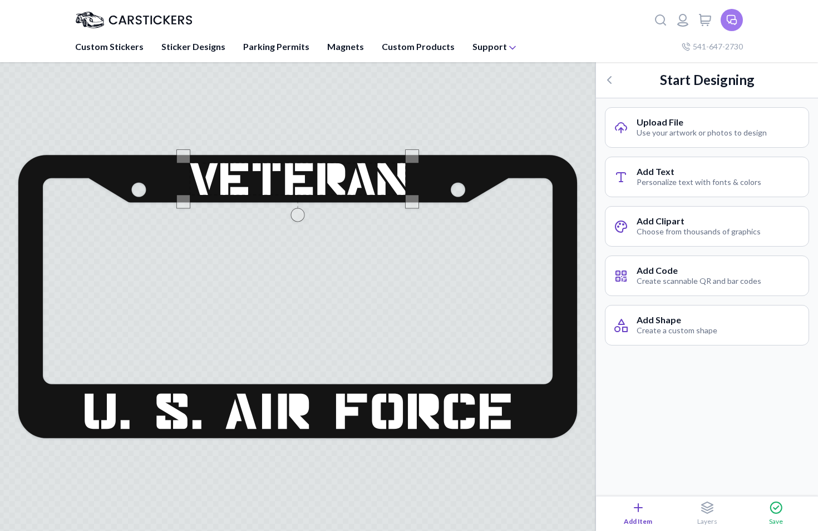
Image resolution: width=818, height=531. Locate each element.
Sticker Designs (193, 46)
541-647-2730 (718, 46)
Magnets (345, 46)
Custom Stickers (109, 46)
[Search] (660, 20)
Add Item (638, 521)
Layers (707, 521)
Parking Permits (276, 46)
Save (776, 521)
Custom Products (418, 46)
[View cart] (705, 20)
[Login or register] (682, 20)
